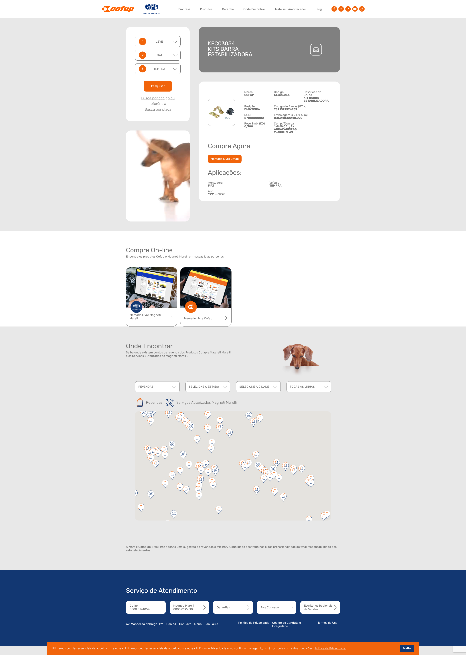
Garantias (223, 607)
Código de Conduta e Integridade (286, 624)
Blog (319, 9)
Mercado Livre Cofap (225, 159)
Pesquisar (158, 86)
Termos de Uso (327, 622)
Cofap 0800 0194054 (140, 607)
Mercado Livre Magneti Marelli (145, 316)
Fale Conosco (269, 607)
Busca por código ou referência (158, 101)
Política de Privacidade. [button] (330, 648)
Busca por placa (158, 109)
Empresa (184, 9)
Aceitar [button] (407, 648)
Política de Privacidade (253, 622)
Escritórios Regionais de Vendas (318, 607)
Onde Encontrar (254, 9)
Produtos (206, 9)
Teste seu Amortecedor (290, 9)
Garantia (228, 9)
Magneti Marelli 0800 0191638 (183, 607)
